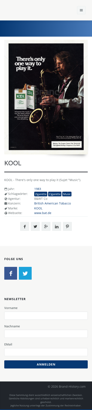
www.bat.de (42, 213)
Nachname (12, 326)
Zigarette (40, 194)
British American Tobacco (52, 203)
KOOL (38, 208)
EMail (8, 344)
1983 (37, 189)
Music (67, 194)
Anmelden (46, 364)
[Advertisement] (56, 28)
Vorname (11, 308)
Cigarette (55, 194)
